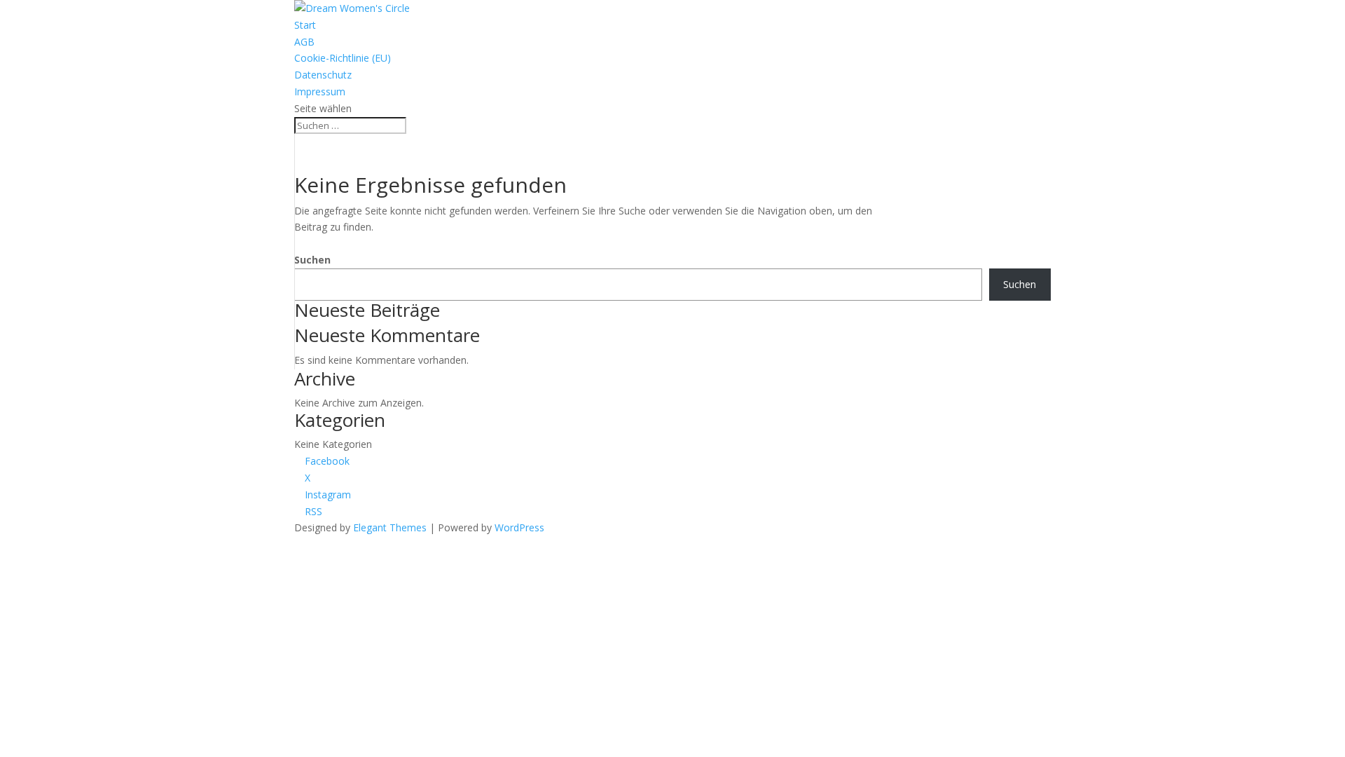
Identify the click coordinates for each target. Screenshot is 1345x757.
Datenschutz (323, 74)
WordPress (519, 527)
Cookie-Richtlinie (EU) (342, 57)
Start (305, 25)
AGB (304, 41)
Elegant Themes (390, 527)
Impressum (319, 91)
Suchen (312, 259)
